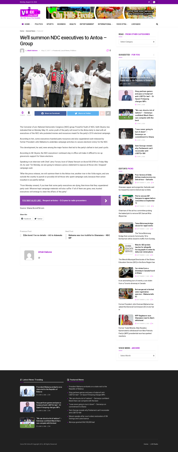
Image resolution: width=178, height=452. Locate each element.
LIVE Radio (136, 24)
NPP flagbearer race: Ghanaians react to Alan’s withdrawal (144, 318)
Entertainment (87, 24)
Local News (65, 50)
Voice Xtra (121, 24)
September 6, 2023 (142, 299)
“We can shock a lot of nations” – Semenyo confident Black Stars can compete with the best (144, 115)
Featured (40, 31)
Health (73, 24)
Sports (50, 24)
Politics (39, 24)
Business (61, 24)
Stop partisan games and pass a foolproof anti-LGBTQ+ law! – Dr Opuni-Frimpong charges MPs (144, 96)
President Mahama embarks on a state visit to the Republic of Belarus (49, 389)
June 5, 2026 (126, 84)
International (104, 24)
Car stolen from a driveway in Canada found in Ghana (145, 270)
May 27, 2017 (45, 50)
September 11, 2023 (143, 182)
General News (30, 31)
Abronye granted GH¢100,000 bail (82, 422)
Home (27, 24)
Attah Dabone (32, 50)
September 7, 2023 (142, 229)
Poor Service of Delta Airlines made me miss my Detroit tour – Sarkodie (145, 177)
